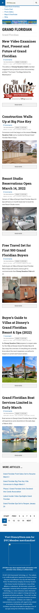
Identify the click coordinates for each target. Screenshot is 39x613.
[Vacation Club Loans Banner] (19, 22)
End (5, 525)
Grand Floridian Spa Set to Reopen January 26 (19, 505)
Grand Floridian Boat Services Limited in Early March (18, 402)
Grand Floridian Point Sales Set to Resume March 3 (19, 475)
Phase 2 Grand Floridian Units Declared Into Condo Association (18, 490)
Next (29, 521)
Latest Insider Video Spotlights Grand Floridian (17, 497)
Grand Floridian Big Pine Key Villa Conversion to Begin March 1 (15, 482)
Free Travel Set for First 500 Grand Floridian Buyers (16, 250)
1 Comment (7, 336)
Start (6, 516)
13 (18, 521)
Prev (14, 516)
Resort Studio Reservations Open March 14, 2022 (17, 183)
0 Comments (7, 60)
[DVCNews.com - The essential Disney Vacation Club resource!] (11, 2)
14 (23, 521)
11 (9, 521)
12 (14, 521)
